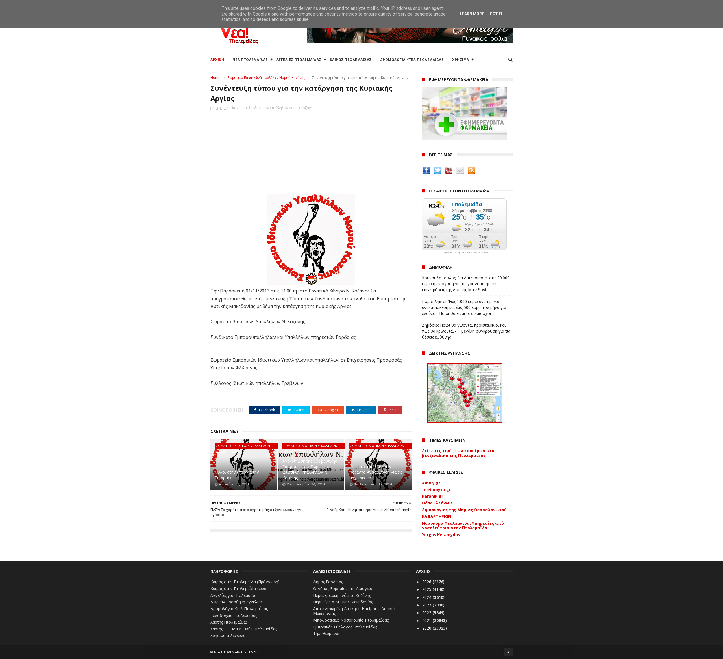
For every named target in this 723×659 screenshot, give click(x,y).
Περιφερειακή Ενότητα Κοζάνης (342, 595)
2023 (427, 605)
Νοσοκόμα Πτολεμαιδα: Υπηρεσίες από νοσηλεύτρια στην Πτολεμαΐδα (463, 526)
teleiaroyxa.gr (436, 489)
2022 (427, 612)
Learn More (472, 14)
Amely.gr (431, 482)
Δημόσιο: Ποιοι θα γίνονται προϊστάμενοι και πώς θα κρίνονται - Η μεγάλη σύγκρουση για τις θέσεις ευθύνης (466, 331)
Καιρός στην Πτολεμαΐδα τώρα (238, 588)
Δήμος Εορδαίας (328, 581)
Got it (496, 14)
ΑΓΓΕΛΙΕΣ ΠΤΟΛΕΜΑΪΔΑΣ (298, 59)
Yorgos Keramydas (441, 534)
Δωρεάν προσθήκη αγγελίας (236, 601)
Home (215, 77)
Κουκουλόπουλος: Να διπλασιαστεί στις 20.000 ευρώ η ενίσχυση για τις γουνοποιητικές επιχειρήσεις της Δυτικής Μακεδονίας (465, 283)
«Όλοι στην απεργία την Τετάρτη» (237, 474)
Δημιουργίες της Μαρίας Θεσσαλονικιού (464, 509)
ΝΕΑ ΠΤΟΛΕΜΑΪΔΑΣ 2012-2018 (237, 652)
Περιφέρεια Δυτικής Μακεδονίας (343, 601)
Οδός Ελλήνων (437, 503)
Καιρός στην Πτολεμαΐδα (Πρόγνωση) (245, 581)
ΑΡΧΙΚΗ (217, 59)
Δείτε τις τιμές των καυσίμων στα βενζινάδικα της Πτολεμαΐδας (458, 453)
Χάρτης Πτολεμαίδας (228, 622)
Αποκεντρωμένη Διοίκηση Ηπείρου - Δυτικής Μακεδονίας (354, 611)
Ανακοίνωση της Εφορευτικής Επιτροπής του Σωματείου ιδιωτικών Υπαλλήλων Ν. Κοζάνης (309, 469)
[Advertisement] (311, 150)
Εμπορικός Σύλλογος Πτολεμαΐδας (345, 627)
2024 (427, 597)
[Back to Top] (508, 652)
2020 (427, 628)
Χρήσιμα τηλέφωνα (227, 635)
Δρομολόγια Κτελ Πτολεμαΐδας (239, 608)
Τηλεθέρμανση (327, 633)
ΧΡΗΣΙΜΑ (460, 59)
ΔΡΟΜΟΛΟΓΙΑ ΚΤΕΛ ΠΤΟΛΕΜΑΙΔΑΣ (412, 59)
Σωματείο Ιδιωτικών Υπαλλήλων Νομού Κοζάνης (266, 77)
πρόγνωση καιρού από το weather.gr (464, 252)
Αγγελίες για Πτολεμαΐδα (233, 595)
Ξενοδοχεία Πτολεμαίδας (233, 615)
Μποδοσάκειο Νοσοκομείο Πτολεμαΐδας (351, 620)
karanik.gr (432, 496)
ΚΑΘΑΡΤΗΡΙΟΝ (436, 516)
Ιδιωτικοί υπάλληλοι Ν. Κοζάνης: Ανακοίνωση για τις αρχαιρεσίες (376, 472)
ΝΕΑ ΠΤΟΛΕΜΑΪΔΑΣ (250, 59)
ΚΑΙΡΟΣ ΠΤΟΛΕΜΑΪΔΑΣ (351, 59)
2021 (427, 620)
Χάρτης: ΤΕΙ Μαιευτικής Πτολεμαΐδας (243, 629)
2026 (427, 581)
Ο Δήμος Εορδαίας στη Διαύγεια (342, 588)
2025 (427, 589)
